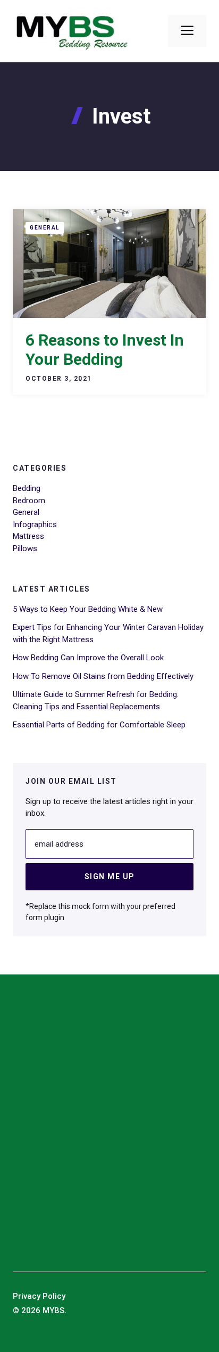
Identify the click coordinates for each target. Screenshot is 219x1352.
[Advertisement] (109, 1128)
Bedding (26, 488)
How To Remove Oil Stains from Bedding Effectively (103, 676)
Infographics (35, 524)
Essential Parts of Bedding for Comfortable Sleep (99, 725)
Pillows (25, 548)
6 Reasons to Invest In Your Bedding (105, 349)
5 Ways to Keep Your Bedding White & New (88, 609)
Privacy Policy (39, 1296)
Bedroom (29, 500)
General (45, 228)
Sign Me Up (110, 876)
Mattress (28, 536)
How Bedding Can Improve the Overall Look (88, 657)
